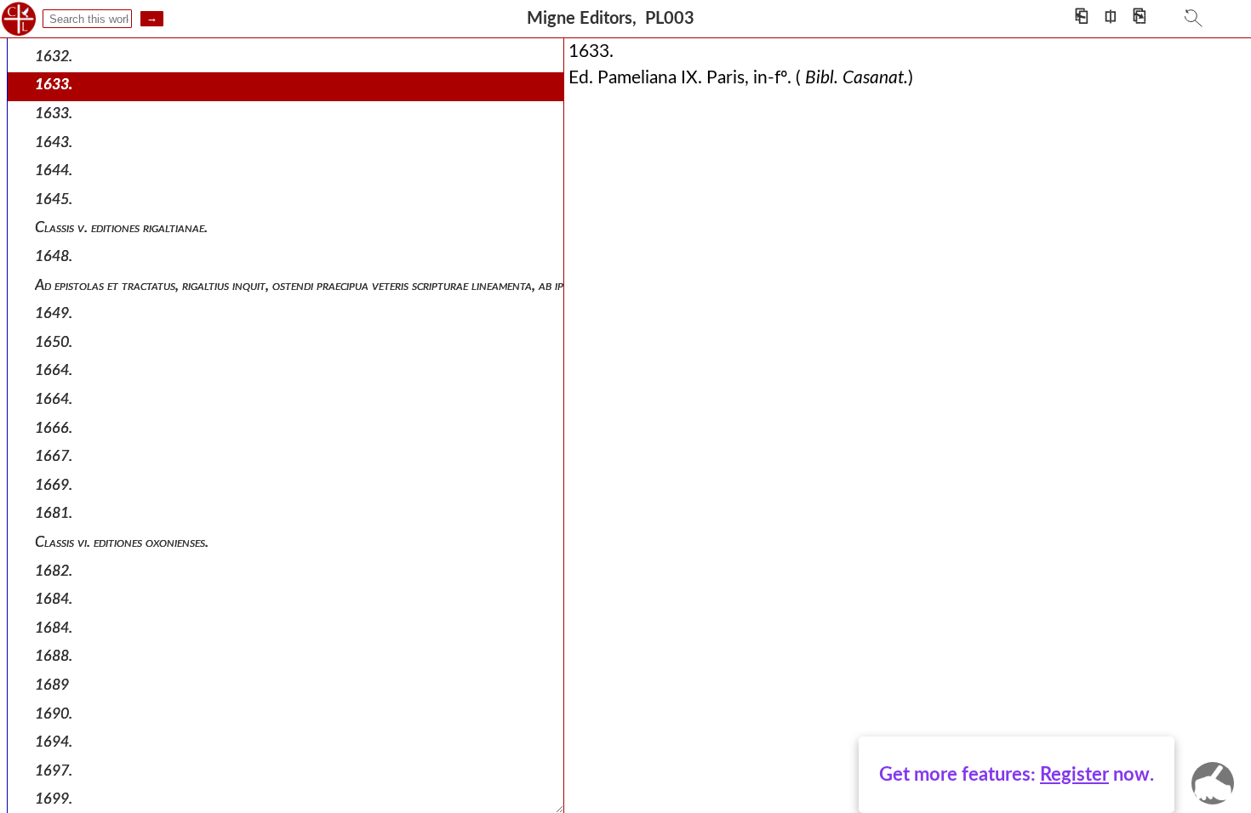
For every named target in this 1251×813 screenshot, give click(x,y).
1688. (53, 656)
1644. (53, 170)
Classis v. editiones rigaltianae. (121, 227)
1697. (53, 771)
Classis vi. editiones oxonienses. (121, 542)
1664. (53, 370)
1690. (53, 714)
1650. (53, 342)
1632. (53, 56)
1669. (53, 485)
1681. (53, 513)
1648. (53, 256)
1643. (53, 142)
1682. (53, 571)
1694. (53, 742)
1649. (53, 313)
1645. (53, 199)
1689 (52, 685)
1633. (53, 84)
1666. (53, 428)
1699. (53, 799)
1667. (53, 456)
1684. (53, 599)
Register (1074, 774)
